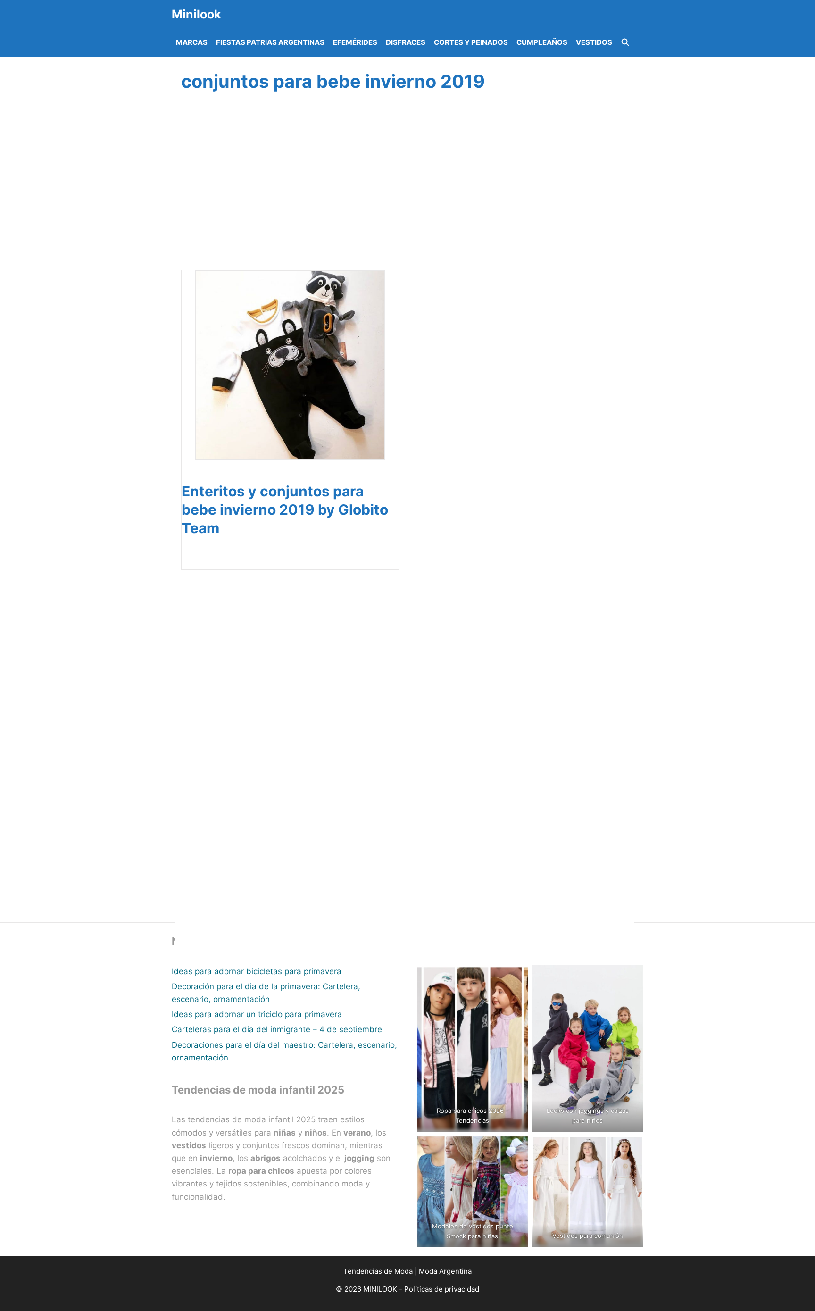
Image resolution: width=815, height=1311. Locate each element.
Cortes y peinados (471, 42)
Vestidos (594, 42)
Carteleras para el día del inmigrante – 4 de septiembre (277, 1029)
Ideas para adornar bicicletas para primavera (256, 971)
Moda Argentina (445, 1271)
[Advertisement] (404, 192)
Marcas (192, 42)
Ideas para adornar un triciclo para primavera (257, 1014)
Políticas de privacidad (441, 1289)
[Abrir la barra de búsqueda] (625, 42)
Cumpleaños (541, 42)
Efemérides (355, 42)
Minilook (196, 14)
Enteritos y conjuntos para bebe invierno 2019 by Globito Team (285, 509)
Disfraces (405, 42)
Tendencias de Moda (378, 1271)
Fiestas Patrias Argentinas (270, 42)
